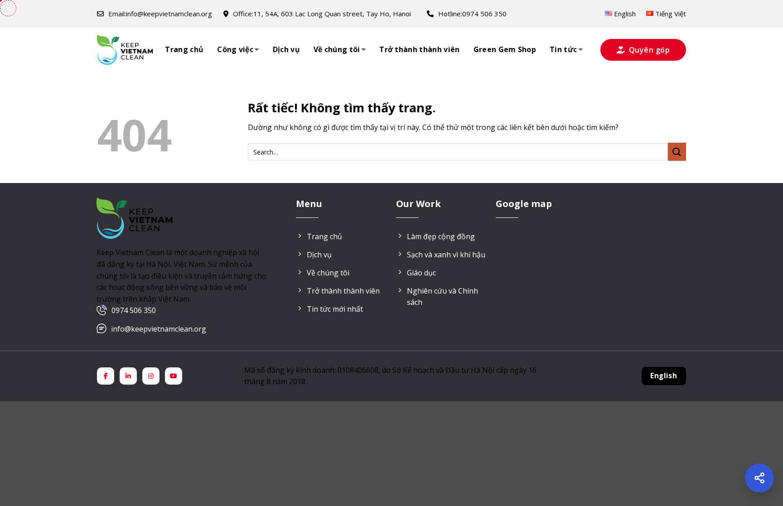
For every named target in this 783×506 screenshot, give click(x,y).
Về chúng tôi (337, 49)
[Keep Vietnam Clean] (125, 50)
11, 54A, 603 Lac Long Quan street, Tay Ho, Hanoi (322, 13)
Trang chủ (184, 49)
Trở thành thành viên (419, 49)
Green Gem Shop (505, 49)
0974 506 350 (133, 310)
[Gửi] (677, 151)
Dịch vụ (286, 49)
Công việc (235, 49)
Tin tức (563, 49)
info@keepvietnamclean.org (160, 13)
